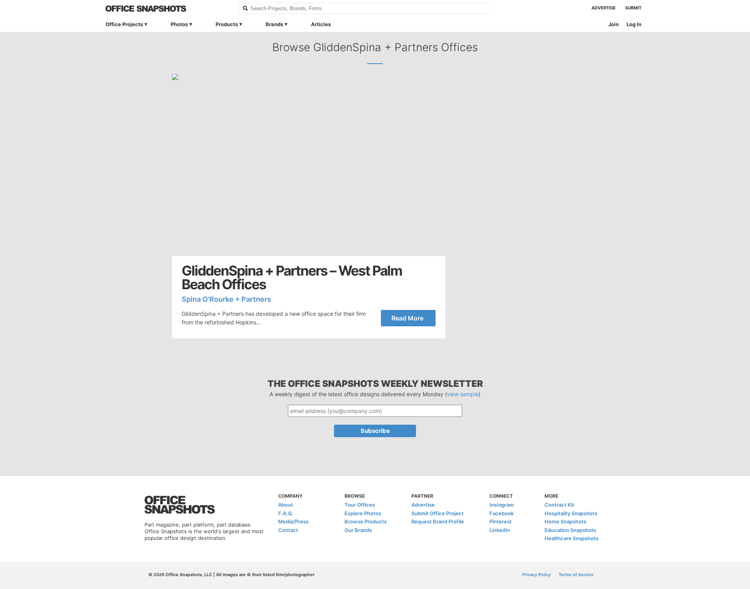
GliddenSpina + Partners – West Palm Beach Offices (292, 277)
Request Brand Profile (437, 521)
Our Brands (358, 530)
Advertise (603, 8)
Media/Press (293, 521)
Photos (179, 24)
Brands (274, 24)
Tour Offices (360, 505)
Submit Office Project (437, 513)
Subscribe (375, 430)
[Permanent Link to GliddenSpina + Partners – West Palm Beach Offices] (308, 165)
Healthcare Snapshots (571, 538)
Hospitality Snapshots (571, 513)
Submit (633, 8)
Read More (407, 318)
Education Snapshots (570, 530)
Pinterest (500, 521)
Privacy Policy (536, 574)
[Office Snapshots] (167, 8)
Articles (321, 24)
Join (613, 24)
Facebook (501, 513)
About (285, 505)
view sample (463, 394)
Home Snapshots (565, 521)
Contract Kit (559, 505)
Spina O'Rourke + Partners (226, 299)
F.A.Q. (285, 513)
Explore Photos (363, 513)
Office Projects (124, 24)
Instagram (501, 505)
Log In (634, 24)
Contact (288, 530)
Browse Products (366, 521)
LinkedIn (499, 530)
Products (227, 24)
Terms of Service (576, 574)
